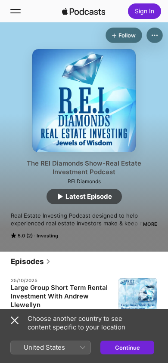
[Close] (15, 320)
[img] (84, 11)
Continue (127, 347)
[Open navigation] (15, 11)
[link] (31, 261)
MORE (150, 224)
